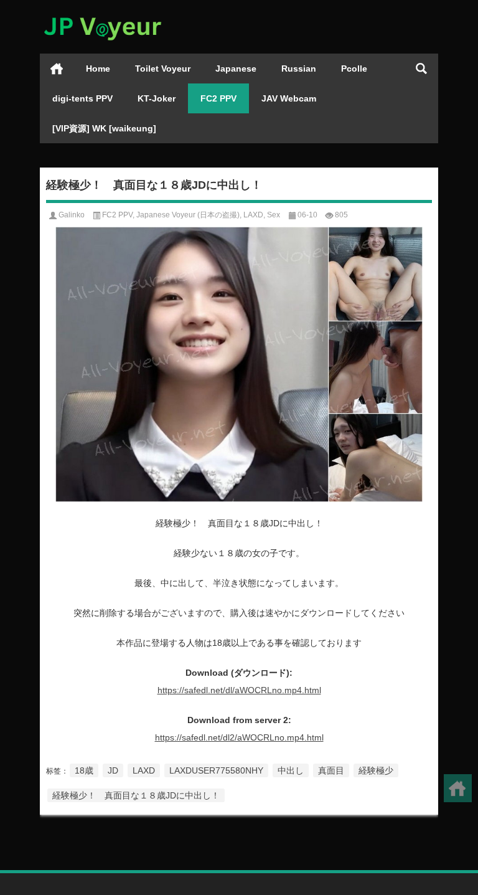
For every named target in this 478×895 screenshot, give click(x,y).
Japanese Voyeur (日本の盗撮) (188, 215)
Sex (273, 215)
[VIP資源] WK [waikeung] (104, 128)
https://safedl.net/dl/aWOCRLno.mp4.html (239, 690)
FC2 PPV (218, 98)
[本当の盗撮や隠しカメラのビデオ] (102, 16)
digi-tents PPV (82, 98)
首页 (56, 68)
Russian (298, 68)
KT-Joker (157, 98)
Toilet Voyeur (162, 68)
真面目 (331, 770)
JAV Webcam (288, 98)
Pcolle (354, 68)
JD (113, 770)
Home (98, 68)
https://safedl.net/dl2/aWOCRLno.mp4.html (239, 737)
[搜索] (421, 68)
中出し (291, 770)
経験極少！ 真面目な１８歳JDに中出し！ (136, 795)
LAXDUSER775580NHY (216, 770)
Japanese (235, 68)
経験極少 (375, 770)
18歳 (84, 770)
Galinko (72, 215)
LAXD (253, 215)
